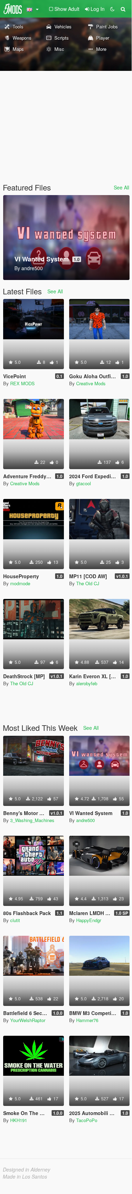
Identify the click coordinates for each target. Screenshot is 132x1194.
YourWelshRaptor (27, 1020)
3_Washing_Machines (32, 820)
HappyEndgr (88, 920)
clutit (15, 920)
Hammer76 (87, 1020)
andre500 (85, 820)
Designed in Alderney (26, 1169)
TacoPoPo (86, 1120)
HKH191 (18, 1120)
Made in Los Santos (25, 1176)
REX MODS (22, 383)
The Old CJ (87, 583)
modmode (20, 583)
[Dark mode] (112, 9)
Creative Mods (91, 383)
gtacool (83, 483)
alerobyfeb (86, 683)
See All (121, 187)
